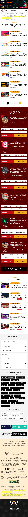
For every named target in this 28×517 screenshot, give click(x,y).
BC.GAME (4, 377)
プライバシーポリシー (11, 443)
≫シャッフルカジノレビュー (18, 146)
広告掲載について (6, 445)
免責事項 (22, 441)
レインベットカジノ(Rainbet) (5, 125)
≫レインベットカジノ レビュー (18, 122)
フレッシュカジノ (5, 403)
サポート (13, 413)
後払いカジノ (20, 413)
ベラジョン (20, 387)
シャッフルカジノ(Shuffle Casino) (5, 150)
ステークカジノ (11, 377)
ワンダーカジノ (13, 382)
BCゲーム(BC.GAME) (5, 226)
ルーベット (4, 385)
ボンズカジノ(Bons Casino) (5, 202)
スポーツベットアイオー (7, 395)
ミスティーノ (17, 395)
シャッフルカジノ (20, 377)
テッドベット (11, 385)
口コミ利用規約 (23, 443)
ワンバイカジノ (5, 398)
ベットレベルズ (19, 403)
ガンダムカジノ (13, 393)
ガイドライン (4, 443)
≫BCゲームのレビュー (18, 226)
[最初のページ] (8, 103)
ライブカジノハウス (13, 400)
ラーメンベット (14, 380)
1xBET (11, 398)
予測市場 (4, 418)
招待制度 (4, 413)
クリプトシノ (21, 393)
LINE (9, 413)
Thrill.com (20, 418)
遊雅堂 (3, 390)
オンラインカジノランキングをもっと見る (14, 269)
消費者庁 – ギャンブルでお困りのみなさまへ (15, 476)
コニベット (9, 390)
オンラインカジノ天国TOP (9, 441)
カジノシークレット (19, 398)
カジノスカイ (16, 390)
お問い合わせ (17, 441)
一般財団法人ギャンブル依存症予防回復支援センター (14, 477)
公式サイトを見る (20, 135)
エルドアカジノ (5, 387)
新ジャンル (19, 415)
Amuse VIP (4, 415)
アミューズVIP (12, 415)
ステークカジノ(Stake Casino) (5, 176)
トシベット (4, 400)
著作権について (13, 445)
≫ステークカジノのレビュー (18, 175)
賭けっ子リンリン (5, 406)
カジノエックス (19, 385)
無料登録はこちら (6, 135)
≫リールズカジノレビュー (18, 249)
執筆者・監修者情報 (21, 445)
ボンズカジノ (22, 382)
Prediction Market (12, 418)
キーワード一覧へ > (22, 421)
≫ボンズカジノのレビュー (18, 199)
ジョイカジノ (13, 387)
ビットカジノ (4, 393)
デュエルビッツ (5, 382)
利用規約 (18, 443)
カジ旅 (12, 403)
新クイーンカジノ (5, 380)
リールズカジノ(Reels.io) (5, 250)
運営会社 (14, 447)
